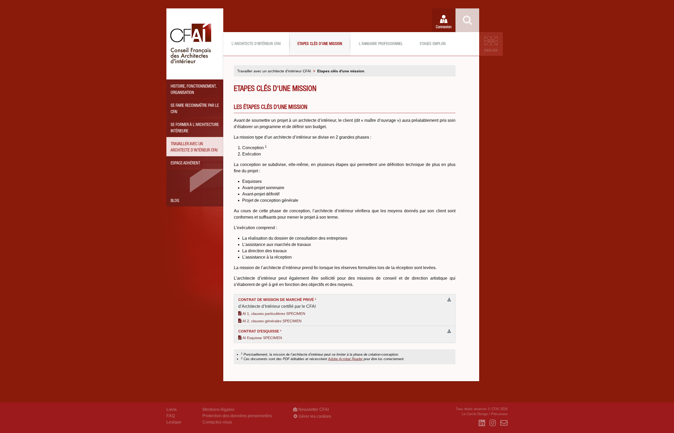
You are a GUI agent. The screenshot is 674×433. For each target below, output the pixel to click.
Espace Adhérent (185, 164)
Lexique (173, 422)
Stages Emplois (433, 44)
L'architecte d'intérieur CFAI (256, 44)
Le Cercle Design (475, 414)
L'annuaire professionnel (381, 44)
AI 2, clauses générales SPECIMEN (271, 321)
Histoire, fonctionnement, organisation (194, 90)
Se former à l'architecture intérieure (195, 128)
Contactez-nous (217, 422)
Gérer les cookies (314, 416)
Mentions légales (218, 409)
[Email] (504, 423)
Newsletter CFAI (313, 409)
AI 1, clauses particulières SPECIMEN (273, 313)
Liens (171, 409)
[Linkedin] (482, 423)
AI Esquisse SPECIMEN (262, 338)
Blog (175, 201)
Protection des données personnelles (237, 416)
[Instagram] (492, 423)
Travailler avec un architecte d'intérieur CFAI (194, 147)
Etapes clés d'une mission (320, 44)
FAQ (170, 416)
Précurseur (499, 414)
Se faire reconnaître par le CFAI (195, 109)
